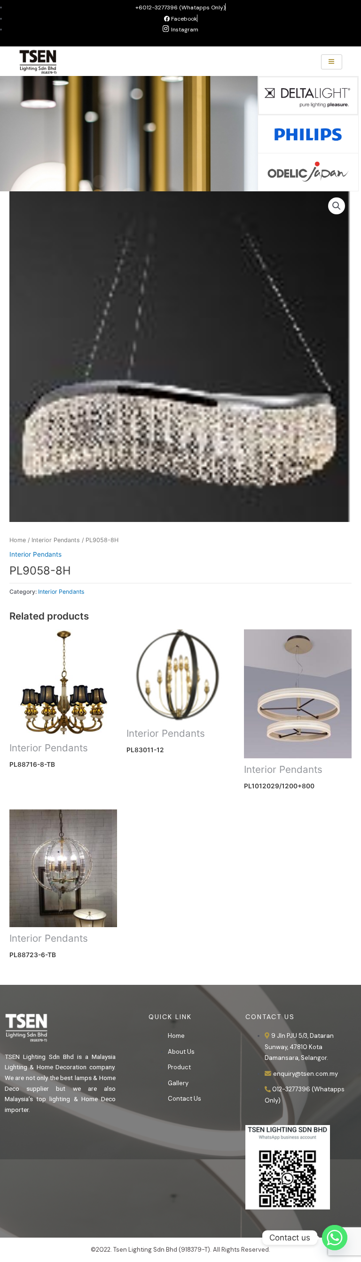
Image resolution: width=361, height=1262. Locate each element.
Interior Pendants (55, 540)
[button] (336, 205)
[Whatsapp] (334, 1237)
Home (17, 540)
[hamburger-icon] (331, 61)
